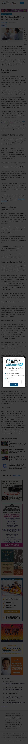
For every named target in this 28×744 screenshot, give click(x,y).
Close (25, 357)
